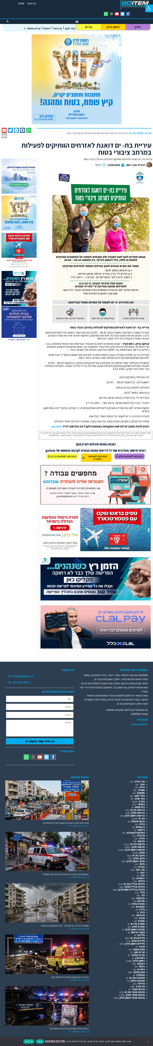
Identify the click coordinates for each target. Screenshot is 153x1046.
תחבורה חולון (138, 980)
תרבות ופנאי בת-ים (135, 992)
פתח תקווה (139, 949)
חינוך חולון (139, 858)
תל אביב (140, 986)
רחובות (47, 28)
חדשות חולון (138, 847)
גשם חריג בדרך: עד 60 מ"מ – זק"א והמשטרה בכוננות (65, 925)
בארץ (142, 801)
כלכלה (141, 881)
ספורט (141, 921)
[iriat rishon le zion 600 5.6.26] (76, 123)
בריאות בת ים (137, 810)
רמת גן (141, 969)
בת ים (88, 27)
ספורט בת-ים (136, 133)
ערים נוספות (33, 28)
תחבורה (140, 975)
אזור (142, 784)
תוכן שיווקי (139, 972)
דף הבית (31, 3)
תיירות (141, 983)
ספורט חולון (138, 926)
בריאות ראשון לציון (135, 815)
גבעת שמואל (138, 821)
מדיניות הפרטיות (55, 1041)
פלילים (141, 935)
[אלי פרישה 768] (95, 599)
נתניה (142, 918)
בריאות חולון (138, 812)
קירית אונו (139, 952)
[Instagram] (111, 14)
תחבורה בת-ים (137, 978)
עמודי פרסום (138, 932)
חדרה (142, 838)
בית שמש (140, 807)
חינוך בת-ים (138, 855)
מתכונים (140, 906)
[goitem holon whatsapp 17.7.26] (19, 192)
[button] (149, 8)
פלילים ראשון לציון (135, 943)
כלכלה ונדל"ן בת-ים (134, 884)
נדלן (142, 912)
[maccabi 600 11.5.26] (19, 340)
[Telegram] (122, 14)
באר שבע (140, 798)
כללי (142, 892)
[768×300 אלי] (95, 550)
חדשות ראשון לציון (135, 849)
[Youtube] (117, 14)
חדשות (141, 841)
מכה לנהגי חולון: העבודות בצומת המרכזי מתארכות (66, 822)
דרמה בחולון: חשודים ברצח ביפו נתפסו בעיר (69, 1028)
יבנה (142, 872)
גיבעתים (140, 827)
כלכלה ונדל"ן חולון (135, 886)
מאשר (39, 1041)
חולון (138, 27)
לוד (143, 895)
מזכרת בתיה (138, 904)
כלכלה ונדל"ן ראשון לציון (131, 889)
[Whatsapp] (106, 14)
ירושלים (140, 878)
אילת (142, 787)
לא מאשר (29, 1041)
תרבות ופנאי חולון (135, 995)
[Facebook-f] (128, 14)
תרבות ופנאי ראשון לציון (132, 997)
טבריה (141, 867)
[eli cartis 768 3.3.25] (95, 647)
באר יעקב (70, 28)
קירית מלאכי (138, 955)
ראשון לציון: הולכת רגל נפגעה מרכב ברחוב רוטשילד (65, 874)
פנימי (142, 946)
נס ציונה (57, 28)
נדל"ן (142, 909)
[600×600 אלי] (19, 267)
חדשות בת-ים (137, 844)
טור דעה (140, 869)
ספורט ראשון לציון (135, 929)
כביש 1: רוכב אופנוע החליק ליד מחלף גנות (70, 977)
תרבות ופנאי (138, 989)
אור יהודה (139, 781)
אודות (21, 3)
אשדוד (141, 790)
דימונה (141, 830)
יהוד (142, 875)
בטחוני (141, 804)
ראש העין (140, 958)
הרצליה (141, 835)
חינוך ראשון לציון (136, 861)
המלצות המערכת (136, 832)
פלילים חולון (138, 941)
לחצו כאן (56, 426)
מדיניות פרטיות (139, 724)
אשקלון (141, 793)
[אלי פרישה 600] (19, 305)
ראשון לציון (113, 27)
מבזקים (140, 898)
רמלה (142, 966)
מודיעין (141, 901)
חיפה (142, 864)
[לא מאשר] (148, 1041)
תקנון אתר (142, 719)
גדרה (142, 824)
